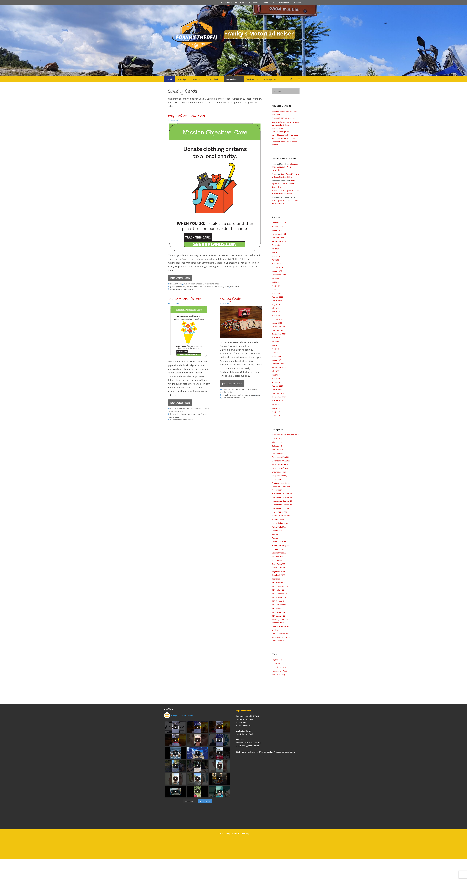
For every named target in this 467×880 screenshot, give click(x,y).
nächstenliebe (192, 286)
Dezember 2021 (279, 326)
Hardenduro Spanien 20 (282, 504)
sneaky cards (223, 286)
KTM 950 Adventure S (281, 515)
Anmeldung (267, 2)
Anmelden (276, 663)
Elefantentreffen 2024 (281, 464)
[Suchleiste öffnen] (291, 79)
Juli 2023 (275, 278)
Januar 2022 (277, 323)
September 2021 (279, 334)
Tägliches (276, 579)
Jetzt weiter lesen (180, 277)
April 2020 (276, 382)
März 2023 (276, 293)
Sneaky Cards (176, 284)
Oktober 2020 (278, 363)
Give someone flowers (184, 299)
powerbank (212, 286)
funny (234, 395)
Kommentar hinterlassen (181, 289)
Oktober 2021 (278, 330)
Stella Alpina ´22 (278, 564)
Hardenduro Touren (280, 508)
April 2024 (276, 260)
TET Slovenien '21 (279, 604)
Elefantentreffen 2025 (281, 468)
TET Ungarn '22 (278, 616)
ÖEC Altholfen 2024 (280, 523)
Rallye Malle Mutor (279, 527)
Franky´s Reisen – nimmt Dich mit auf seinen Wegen (240, 2)
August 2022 (277, 304)
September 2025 (279, 222)
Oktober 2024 (278, 237)
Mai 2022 (276, 315)
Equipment (276, 479)
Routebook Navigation (281, 545)
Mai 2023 (276, 286)
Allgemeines (277, 442)
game (172, 286)
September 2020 (279, 367)
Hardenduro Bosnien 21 (282, 493)
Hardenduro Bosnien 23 (282, 501)
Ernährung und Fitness (281, 483)
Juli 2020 (275, 371)
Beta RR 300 (277, 449)
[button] (299, 79)
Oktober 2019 (278, 393)
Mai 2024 (276, 256)
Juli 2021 (275, 341)
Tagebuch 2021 (278, 571)
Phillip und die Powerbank (187, 116)
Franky (274, 174)
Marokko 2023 (278, 519)
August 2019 (277, 400)
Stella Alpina (277, 560)
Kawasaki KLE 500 (279, 512)
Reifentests (277, 530)
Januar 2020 (277, 389)
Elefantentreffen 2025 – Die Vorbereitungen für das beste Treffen (284, 141)
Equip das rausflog (279, 475)
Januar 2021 (277, 360)
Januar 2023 (277, 300)
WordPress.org (278, 674)
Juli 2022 (275, 308)
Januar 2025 (277, 230)
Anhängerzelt (270, 79)
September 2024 (279, 241)
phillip (203, 286)
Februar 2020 (277, 386)
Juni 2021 (276, 345)
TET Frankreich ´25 (280, 586)
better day (175, 414)
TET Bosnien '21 (279, 582)
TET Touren (277, 608)
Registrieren (277, 660)
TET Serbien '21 (278, 601)
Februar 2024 (277, 267)
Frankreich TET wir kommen (283, 118)
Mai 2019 (276, 412)
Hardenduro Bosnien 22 (282, 497)
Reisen (194, 79)
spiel (258, 395)
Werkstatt (251, 79)
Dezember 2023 (279, 274)
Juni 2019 (276, 408)
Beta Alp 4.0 (277, 446)
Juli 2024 (275, 249)
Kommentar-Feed (279, 671)
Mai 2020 (276, 378)
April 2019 (276, 415)
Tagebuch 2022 (278, 575)
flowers (183, 414)
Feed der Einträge (279, 667)
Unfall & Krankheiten (280, 626)
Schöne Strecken (279, 553)
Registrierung (284, 2)
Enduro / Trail (212, 79)
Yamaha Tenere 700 (280, 633)
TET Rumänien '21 (279, 593)
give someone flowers (197, 414)
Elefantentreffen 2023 (281, 461)
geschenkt (180, 286)
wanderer (234, 286)
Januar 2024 (277, 271)
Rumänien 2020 (278, 549)
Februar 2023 (277, 297)
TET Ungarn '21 (278, 612)
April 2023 (276, 289)
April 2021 (276, 352)
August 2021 (277, 337)
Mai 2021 (276, 349)
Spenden (297, 2)
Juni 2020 (276, 375)
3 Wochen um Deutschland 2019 (236, 389)
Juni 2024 (276, 252)
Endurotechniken (279, 472)
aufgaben (226, 395)
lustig (240, 395)
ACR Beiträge (277, 438)
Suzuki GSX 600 (278, 567)
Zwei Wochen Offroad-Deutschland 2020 (201, 284)
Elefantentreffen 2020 (281, 457)
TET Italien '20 (278, 590)
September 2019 (279, 397)
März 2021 (276, 356)
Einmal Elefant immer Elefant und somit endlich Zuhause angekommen (285, 125)
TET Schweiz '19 (279, 597)
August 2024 (277, 245)
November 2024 (279, 234)
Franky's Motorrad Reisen (259, 33)
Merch (169, 79)
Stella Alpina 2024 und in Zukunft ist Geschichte (285, 167)
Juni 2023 (276, 282)
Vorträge (182, 79)
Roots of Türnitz (279, 541)
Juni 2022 (276, 311)
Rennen (275, 538)
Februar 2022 (277, 319)
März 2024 (276, 263)
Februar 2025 (277, 226)
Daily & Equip (232, 79)
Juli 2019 (275, 404)
